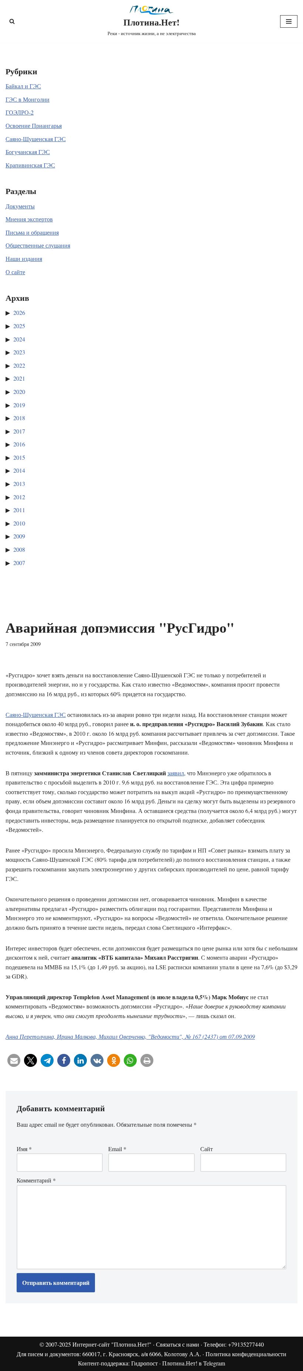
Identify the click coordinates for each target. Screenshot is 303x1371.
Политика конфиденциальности (245, 1354)
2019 (19, 405)
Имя (24, 1149)
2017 (19, 431)
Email (117, 1149)
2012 (19, 497)
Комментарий (36, 1180)
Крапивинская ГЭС (30, 165)
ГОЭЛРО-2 (20, 112)
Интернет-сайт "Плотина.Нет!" (112, 1344)
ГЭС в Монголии (28, 99)
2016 (19, 444)
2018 (19, 418)
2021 (19, 378)
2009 (19, 536)
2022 (19, 365)
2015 (19, 457)
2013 (19, 483)
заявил (175, 773)
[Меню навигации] (288, 21)
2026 (19, 312)
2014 (19, 470)
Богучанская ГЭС (28, 152)
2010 (19, 523)
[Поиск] (12, 21)
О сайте (15, 272)
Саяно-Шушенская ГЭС (36, 139)
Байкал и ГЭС (23, 86)
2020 (19, 391)
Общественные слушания (38, 245)
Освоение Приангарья (34, 125)
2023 (19, 352)
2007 (19, 563)
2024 (19, 339)
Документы (20, 206)
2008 (19, 549)
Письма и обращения (32, 232)
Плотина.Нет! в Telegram (193, 1363)
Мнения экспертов (29, 219)
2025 (19, 326)
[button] (13, 1060)
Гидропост (144, 1363)
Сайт (206, 1149)
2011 (19, 510)
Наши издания (24, 258)
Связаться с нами (177, 1344)
